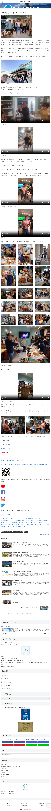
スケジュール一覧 (5, 444)
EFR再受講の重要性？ (6, 685)
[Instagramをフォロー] (37, 742)
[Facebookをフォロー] (13, 742)
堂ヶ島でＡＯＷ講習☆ (6, 682)
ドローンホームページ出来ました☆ (10, 460)
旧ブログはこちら (5, 448)
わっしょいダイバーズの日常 (18, 531)
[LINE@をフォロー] (37, 745)
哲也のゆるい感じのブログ (6, 531)
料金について (9, 805)
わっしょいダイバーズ (25, 1)
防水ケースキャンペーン (7, 514)
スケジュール (26, 805)
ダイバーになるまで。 (6, 688)
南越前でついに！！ (6, 675)
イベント (26, 531)
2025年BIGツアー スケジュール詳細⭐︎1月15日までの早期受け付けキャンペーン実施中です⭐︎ (24, 464)
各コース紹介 (42, 803)
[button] (49, 754)
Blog (43, 805)
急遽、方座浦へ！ (5, 678)
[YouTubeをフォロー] (13, 745)
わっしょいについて (26, 803)
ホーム (9, 803)
